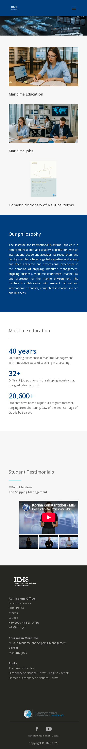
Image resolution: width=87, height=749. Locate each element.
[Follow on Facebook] (37, 729)
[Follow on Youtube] (48, 729)
